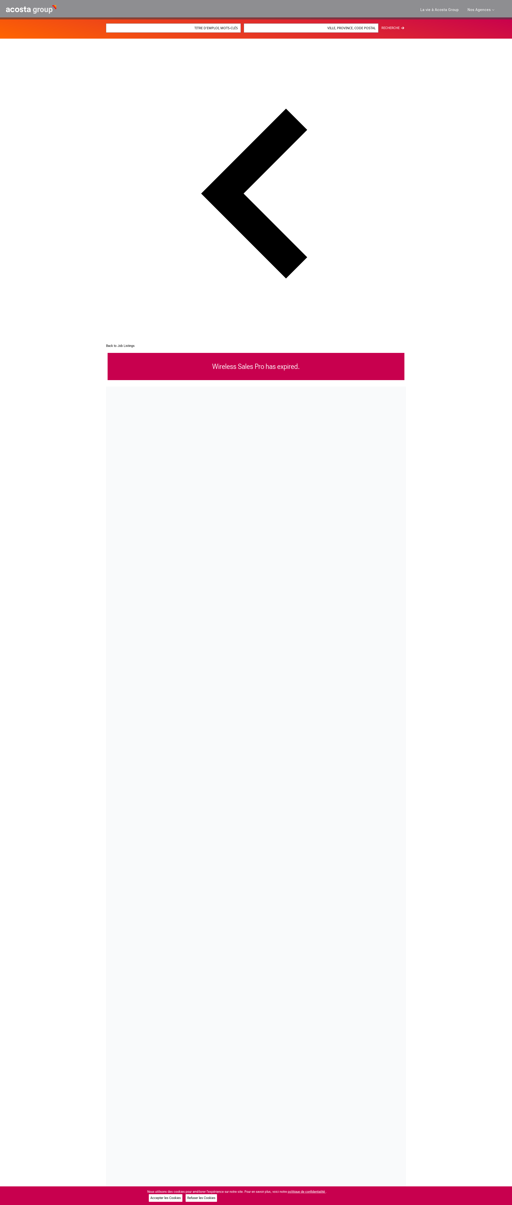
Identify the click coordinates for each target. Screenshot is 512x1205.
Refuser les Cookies (201, 1198)
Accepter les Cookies (165, 1198)
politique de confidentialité (307, 1192)
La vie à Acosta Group (439, 10)
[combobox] (173, 28)
